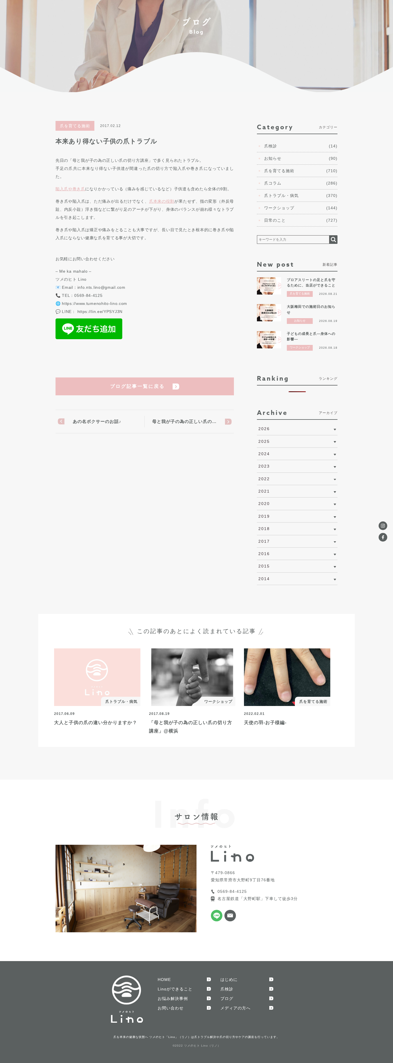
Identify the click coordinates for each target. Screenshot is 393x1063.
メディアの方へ (235, 1008)
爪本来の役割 (161, 201)
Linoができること (175, 989)
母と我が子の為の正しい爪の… (184, 421)
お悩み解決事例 (173, 998)
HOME (164, 979)
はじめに (229, 979)
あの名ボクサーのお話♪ (97, 421)
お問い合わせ (171, 1008)
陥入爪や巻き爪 (70, 189)
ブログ (226, 998)
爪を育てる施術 (75, 126)
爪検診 (226, 989)
